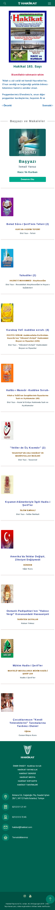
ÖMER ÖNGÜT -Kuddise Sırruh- (27, 766)
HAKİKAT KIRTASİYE (27, 781)
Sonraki (47, 105)
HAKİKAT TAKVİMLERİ (27, 785)
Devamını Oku (27, 179)
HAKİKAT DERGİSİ (27, 773)
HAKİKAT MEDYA (27, 777)
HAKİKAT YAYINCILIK (28, 770)
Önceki (7, 105)
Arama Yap (5, 3)
